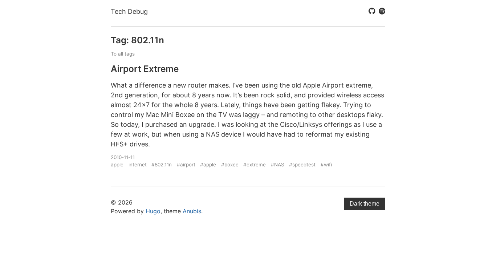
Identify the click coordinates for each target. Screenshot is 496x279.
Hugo (153, 211)
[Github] (372, 12)
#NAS (277, 164)
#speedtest (302, 164)
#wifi (326, 164)
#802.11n (161, 164)
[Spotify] (382, 12)
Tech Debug (129, 11)
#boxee (230, 164)
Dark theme (364, 204)
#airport (186, 164)
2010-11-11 (123, 157)
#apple (208, 164)
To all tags (123, 54)
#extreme (254, 164)
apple (117, 164)
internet (138, 164)
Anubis (192, 211)
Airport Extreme (145, 68)
